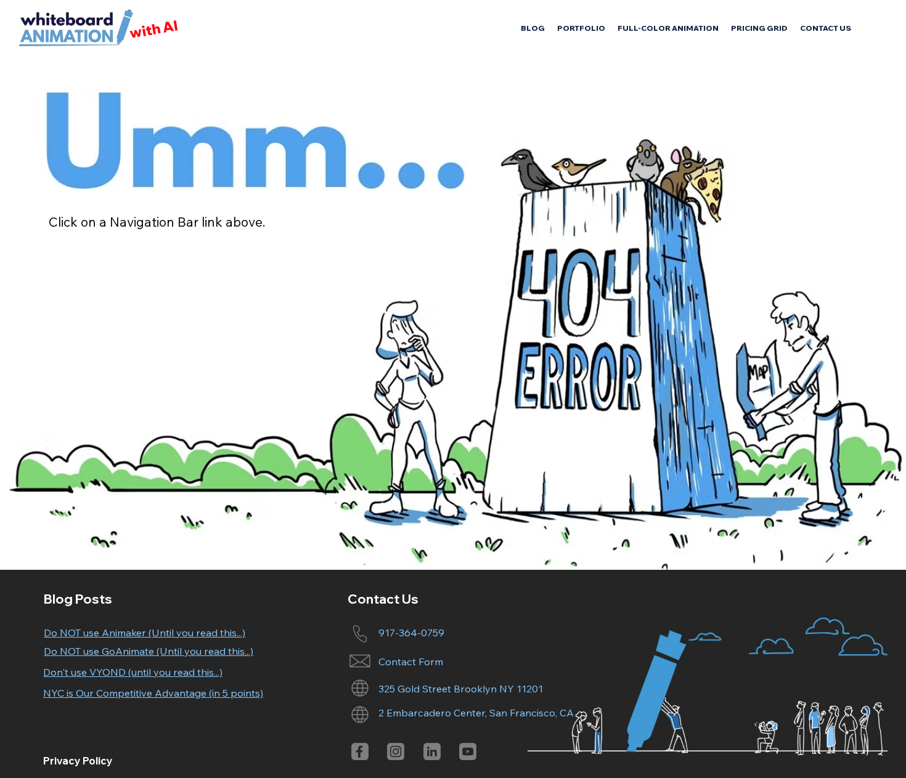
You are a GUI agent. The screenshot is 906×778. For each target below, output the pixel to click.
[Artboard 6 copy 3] (395, 751)
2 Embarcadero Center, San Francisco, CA (476, 713)
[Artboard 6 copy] (432, 751)
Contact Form (410, 661)
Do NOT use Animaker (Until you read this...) (144, 632)
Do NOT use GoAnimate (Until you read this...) (148, 651)
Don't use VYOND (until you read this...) (132, 672)
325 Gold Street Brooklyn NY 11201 (460, 689)
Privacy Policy (78, 761)
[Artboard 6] (467, 751)
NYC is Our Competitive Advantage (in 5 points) (153, 693)
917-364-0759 (411, 632)
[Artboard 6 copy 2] (360, 751)
